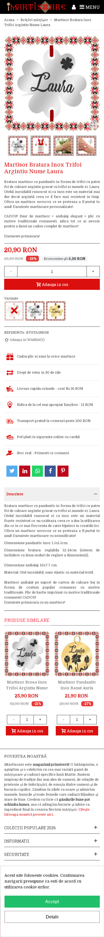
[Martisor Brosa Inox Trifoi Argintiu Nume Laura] (27, 654)
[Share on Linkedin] (24, 471)
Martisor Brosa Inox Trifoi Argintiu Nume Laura (27, 688)
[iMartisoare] (36, 7)
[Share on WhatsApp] (37, 471)
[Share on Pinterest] (63, 471)
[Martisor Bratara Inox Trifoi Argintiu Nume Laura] (35, 311)
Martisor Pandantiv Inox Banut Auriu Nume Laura (77, 688)
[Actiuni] (74, 7)
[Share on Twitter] (11, 471)
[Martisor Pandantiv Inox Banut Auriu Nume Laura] (77, 654)
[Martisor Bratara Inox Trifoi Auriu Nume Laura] (56, 311)
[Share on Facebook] (50, 471)
